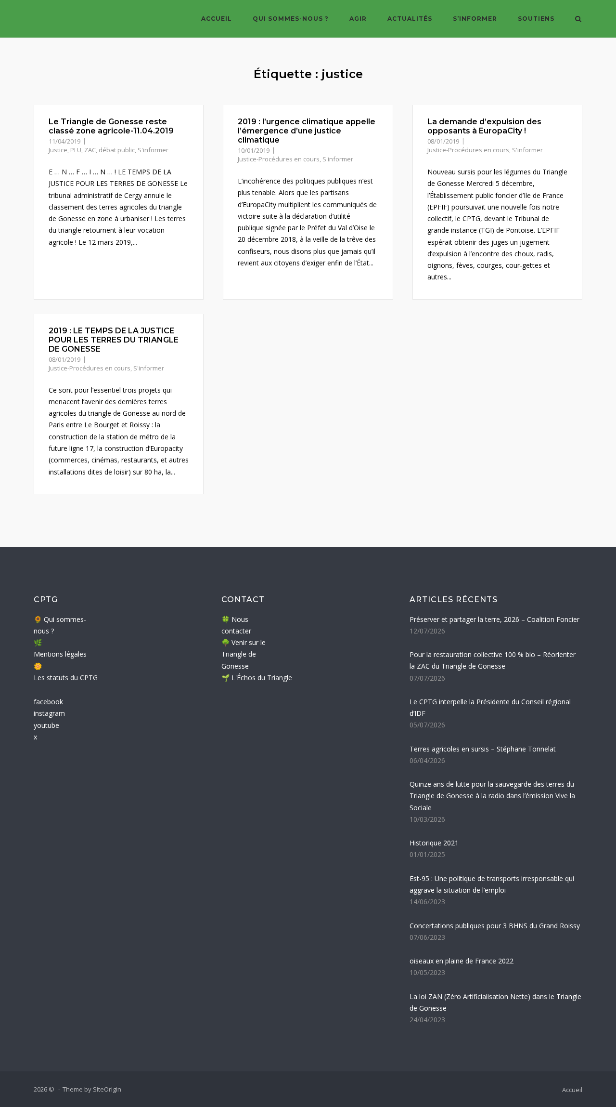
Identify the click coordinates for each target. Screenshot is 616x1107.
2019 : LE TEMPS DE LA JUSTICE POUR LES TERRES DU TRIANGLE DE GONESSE (114, 340)
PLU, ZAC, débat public (102, 149)
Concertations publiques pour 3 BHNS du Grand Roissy (495, 925)
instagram (49, 713)
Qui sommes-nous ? (291, 18)
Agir (358, 18)
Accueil (216, 18)
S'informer (153, 149)
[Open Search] (578, 19)
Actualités (409, 18)
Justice (58, 149)
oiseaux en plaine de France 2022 (461, 960)
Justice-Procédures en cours (279, 159)
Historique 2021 (434, 842)
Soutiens (536, 18)
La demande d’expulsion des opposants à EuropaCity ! (484, 126)
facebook (48, 701)
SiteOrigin (107, 1089)
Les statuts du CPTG (66, 677)
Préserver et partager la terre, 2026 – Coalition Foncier (494, 619)
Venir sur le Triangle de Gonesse (243, 654)
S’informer (475, 18)
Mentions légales (60, 654)
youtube (46, 725)
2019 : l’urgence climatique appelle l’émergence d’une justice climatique (306, 131)
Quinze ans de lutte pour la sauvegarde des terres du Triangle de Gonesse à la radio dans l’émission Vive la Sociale (492, 795)
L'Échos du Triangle (261, 677)
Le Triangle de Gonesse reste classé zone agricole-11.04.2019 (111, 126)
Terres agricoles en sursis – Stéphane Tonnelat (483, 748)
